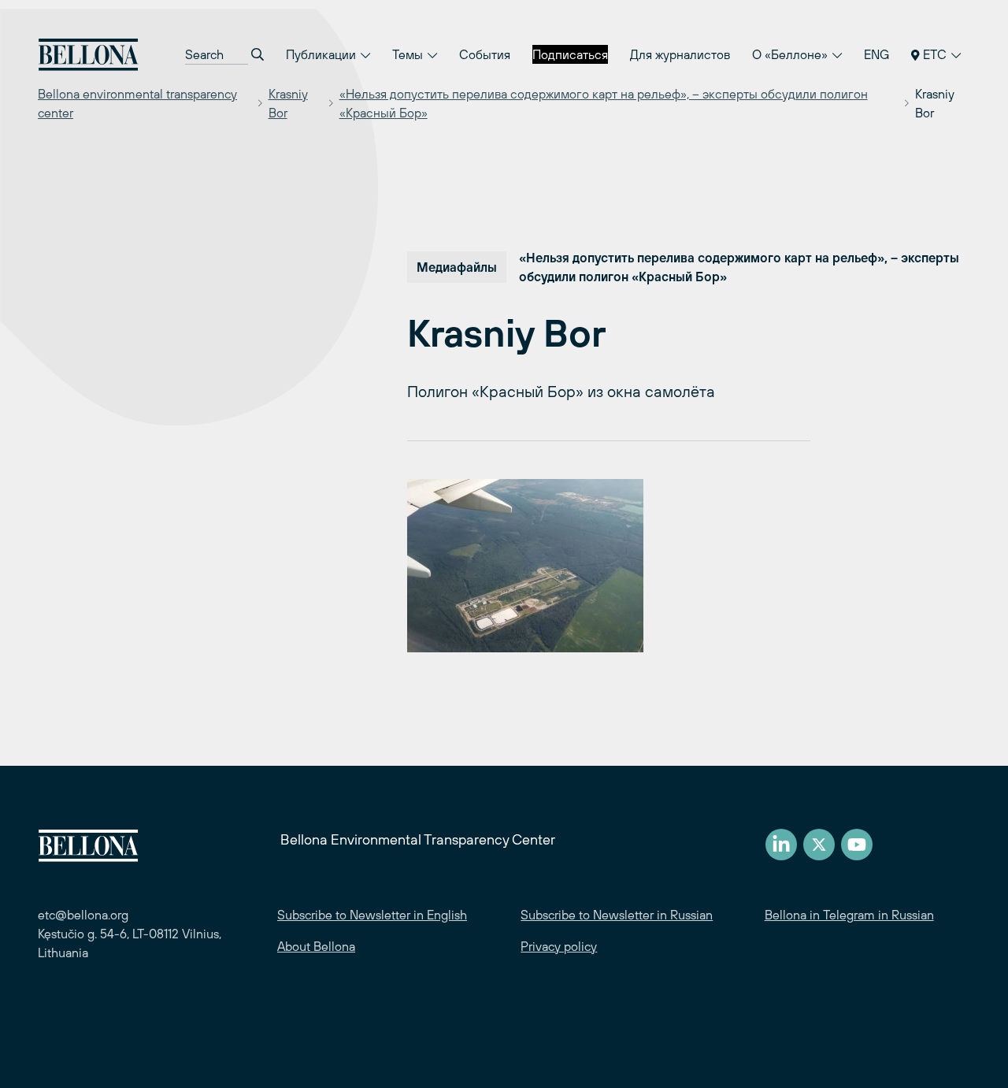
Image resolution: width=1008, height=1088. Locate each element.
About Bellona (316, 946)
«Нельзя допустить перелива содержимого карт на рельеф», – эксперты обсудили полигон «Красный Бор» (603, 103)
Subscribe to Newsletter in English (372, 915)
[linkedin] (781, 844)
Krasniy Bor (288, 103)
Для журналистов (680, 54)
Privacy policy (559, 946)
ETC (935, 54)
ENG (876, 54)
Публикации (322, 54)
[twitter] (819, 844)
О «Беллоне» (791, 54)
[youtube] (857, 844)
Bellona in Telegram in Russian (849, 915)
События (484, 54)
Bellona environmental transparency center (137, 103)
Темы (409, 54)
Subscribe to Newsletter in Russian (617, 915)
